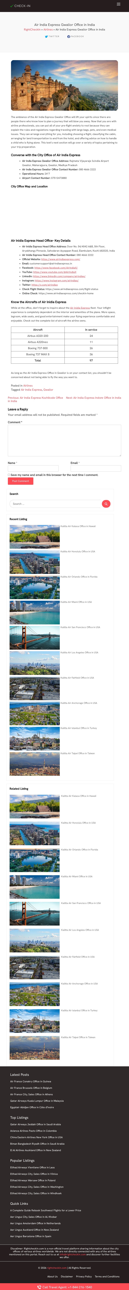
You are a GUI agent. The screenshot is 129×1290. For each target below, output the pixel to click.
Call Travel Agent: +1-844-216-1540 (67, 1287)
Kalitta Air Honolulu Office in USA (78, 551)
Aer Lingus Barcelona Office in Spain (30, 1236)
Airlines (48, 29)
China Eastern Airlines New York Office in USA (36, 1137)
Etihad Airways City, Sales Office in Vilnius (34, 1174)
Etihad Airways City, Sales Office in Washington (37, 1187)
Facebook (77, 36)
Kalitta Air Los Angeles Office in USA (79, 652)
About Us (52, 1276)
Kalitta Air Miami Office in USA (76, 602)
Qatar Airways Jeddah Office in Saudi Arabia (35, 1124)
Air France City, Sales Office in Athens (31, 1094)
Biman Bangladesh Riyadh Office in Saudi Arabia (37, 1143)
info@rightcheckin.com (73, 1254)
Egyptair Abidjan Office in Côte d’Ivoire (32, 1107)
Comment (15, 422)
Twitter (54, 36)
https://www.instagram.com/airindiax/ (57, 280)
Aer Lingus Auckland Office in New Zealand (34, 1229)
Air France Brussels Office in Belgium (31, 1088)
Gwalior (48, 389)
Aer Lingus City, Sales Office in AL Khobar (33, 1216)
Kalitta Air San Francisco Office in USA (80, 627)
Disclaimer (67, 1276)
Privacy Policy (84, 1276)
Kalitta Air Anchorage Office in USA (79, 703)
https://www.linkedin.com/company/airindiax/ (59, 276)
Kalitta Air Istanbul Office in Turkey (79, 728)
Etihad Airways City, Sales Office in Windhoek (36, 1193)
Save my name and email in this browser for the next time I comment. (54, 475)
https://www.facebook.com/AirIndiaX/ (56, 267)
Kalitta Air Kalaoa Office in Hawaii (78, 526)
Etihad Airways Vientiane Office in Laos (32, 1167)
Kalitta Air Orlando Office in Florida (79, 576)
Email (74, 463)
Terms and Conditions (107, 1276)
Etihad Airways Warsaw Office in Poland (32, 1180)
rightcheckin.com (57, 1267)
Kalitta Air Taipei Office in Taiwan (78, 753)
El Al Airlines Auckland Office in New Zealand (35, 1150)
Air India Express (31, 389)
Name (11, 463)
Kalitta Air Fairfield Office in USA (77, 677)
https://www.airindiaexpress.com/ (60, 259)
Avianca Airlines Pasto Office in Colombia (33, 1130)
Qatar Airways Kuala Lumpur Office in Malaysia (37, 1100)
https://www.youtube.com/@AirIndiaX (54, 272)
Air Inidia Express (80, 308)
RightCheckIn (32, 29)
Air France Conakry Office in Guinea (30, 1081)
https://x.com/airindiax (45, 284)
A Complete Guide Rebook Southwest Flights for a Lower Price (45, 1210)
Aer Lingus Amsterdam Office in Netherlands (35, 1223)
